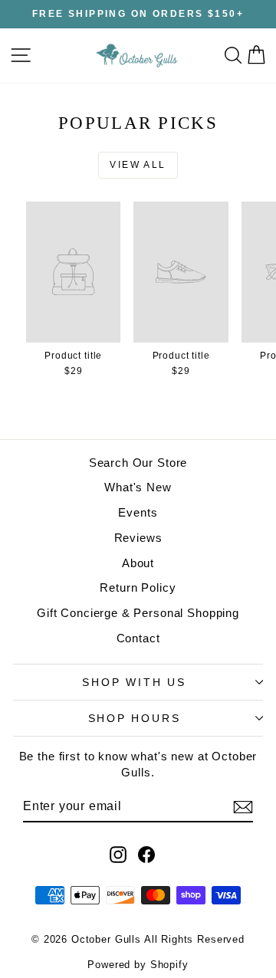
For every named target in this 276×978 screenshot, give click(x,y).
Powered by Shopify (137, 964)
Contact (138, 638)
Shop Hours (134, 718)
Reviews (138, 537)
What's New (138, 487)
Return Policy (138, 587)
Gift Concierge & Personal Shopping (138, 612)
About (138, 562)
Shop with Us (134, 682)
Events (137, 512)
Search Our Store (138, 462)
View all (138, 164)
